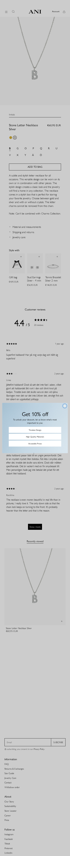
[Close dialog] (65, 406)
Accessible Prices (35, 443)
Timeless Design (35, 429)
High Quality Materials (35, 436)
